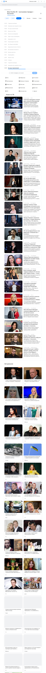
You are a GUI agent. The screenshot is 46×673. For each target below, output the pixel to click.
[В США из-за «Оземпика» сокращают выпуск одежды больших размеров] (33, 414)
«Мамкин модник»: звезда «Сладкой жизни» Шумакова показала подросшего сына (32, 140)
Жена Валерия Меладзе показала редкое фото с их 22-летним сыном (31, 311)
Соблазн (10, 60)
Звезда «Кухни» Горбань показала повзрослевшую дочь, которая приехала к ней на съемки (32, 114)
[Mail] (4, 1)
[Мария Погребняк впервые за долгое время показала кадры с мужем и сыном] (13, 663)
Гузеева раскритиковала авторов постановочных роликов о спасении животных (31, 324)
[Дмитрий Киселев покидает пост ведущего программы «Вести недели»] (33, 376)
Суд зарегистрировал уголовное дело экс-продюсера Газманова (30, 285)
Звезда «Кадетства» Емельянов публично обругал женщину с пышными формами (32, 337)
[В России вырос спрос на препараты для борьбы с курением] (13, 643)
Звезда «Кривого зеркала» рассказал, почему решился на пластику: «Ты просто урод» (32, 219)
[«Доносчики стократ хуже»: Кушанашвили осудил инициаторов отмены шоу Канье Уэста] (33, 529)
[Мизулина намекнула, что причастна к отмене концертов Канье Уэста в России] (33, 395)
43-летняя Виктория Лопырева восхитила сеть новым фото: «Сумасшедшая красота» (32, 180)
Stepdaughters (11, 54)
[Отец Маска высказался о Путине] (33, 510)
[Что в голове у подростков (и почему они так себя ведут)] (33, 586)
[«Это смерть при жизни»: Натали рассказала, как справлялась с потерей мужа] (13, 395)
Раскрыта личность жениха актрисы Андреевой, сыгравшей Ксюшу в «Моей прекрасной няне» (32, 298)
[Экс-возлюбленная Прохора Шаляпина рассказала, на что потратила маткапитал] (33, 472)
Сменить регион (11, 15)
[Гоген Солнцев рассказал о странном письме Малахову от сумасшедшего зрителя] (13, 567)
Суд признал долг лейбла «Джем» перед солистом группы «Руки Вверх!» (31, 350)
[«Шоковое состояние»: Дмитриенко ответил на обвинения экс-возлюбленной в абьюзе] (13, 586)
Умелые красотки (11, 52)
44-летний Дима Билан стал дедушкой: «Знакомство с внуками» (32, 232)
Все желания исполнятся (13, 49)
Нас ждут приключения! (13, 28)
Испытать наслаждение (13, 33)
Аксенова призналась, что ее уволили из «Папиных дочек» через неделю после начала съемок (32, 127)
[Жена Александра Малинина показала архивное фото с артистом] (13, 529)
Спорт (40, 18)
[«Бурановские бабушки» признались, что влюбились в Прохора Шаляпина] (33, 605)
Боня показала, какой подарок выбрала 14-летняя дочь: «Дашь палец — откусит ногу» (32, 272)
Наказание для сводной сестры (14, 65)
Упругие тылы (11, 57)
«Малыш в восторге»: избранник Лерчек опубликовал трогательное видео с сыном (31, 154)
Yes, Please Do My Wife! (13, 44)
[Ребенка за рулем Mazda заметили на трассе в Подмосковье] (13, 510)
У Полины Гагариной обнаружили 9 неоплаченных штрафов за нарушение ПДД (32, 245)
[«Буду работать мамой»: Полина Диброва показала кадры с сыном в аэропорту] (33, 567)
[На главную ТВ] (6, 1)
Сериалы (35, 18)
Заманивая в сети (12, 39)
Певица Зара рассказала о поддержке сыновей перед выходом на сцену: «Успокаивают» (31, 259)
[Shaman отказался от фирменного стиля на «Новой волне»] (13, 624)
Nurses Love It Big (11, 31)
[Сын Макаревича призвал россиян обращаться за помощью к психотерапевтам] (33, 491)
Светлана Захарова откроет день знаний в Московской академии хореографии (32, 101)
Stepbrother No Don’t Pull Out (14, 47)
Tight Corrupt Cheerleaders (13, 36)
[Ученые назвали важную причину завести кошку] (13, 605)
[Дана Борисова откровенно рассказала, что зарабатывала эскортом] (33, 548)
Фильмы (28, 18)
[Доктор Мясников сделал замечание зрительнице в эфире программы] (13, 491)
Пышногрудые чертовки (13, 41)
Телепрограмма (7, 9)
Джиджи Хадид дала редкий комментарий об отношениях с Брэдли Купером (32, 167)
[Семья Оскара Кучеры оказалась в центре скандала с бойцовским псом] (13, 376)
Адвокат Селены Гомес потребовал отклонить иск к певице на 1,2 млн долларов (32, 206)
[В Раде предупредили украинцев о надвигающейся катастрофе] (33, 453)
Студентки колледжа (12, 23)
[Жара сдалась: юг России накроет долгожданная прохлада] (33, 643)
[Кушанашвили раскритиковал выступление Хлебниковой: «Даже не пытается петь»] (13, 414)
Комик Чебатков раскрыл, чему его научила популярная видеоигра (31, 193)
